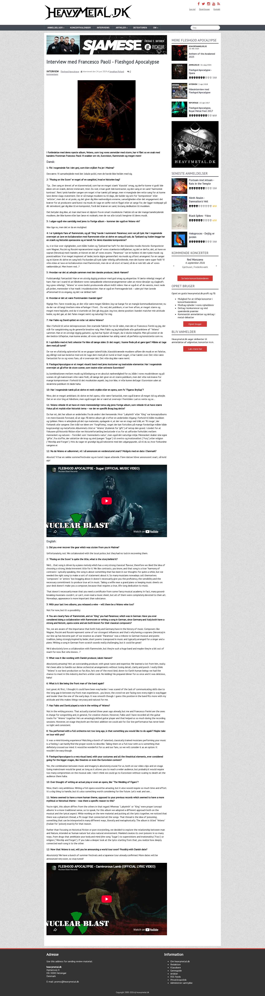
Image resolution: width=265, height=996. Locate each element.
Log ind (192, 9)
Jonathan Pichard (116, 71)
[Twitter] (203, 4)
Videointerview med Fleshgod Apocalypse (199, 91)
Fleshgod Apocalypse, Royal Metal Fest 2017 (201, 109)
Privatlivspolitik (178, 979)
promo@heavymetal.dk (66, 981)
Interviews (103, 28)
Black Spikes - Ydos (200, 215)
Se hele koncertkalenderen (195, 278)
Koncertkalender (80, 28)
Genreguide (176, 970)
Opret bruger (204, 9)
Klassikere (175, 967)
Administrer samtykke (181, 982)
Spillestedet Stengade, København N (195, 266)
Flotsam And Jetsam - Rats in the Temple (201, 181)
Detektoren (140, 28)
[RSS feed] (218, 4)
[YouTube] (213, 4)
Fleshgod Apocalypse (70, 71)
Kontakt (216, 9)
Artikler (174, 973)
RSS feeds (175, 976)
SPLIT (195, 259)
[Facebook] (199, 4)
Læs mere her (195, 348)
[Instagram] (208, 4)
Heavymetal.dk (88, 12)
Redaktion (175, 964)
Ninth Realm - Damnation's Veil (198, 199)
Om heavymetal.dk (180, 961)
